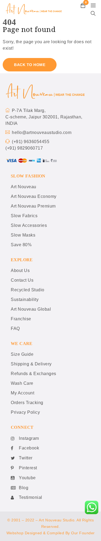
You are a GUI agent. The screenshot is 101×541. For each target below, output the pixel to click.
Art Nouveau (23, 186)
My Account (22, 393)
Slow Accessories (29, 225)
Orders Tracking (27, 402)
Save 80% (21, 244)
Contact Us (22, 280)
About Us (20, 270)
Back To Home (29, 65)
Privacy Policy (25, 412)
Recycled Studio (27, 290)
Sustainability (25, 299)
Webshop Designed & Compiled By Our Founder (50, 533)
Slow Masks (23, 235)
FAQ (15, 328)
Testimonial (30, 497)
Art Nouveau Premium (33, 206)
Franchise (21, 319)
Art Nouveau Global (31, 309)
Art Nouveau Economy (34, 196)
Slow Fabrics (24, 215)
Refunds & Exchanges (33, 373)
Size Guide (22, 354)
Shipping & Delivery (31, 364)
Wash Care (22, 383)
